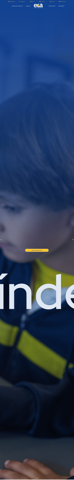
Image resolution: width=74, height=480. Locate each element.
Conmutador (43, 1)
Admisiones (52, 1)
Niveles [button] (28, 6)
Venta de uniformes (22, 1)
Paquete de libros (12, 1)
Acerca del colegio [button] (17, 6)
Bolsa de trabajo (62, 1)
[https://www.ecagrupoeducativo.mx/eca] (38, 6)
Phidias (32, 1)
